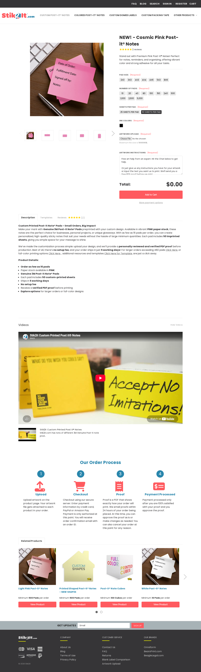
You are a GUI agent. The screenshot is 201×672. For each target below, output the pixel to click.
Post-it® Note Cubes (112, 588)
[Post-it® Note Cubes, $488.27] (119, 572)
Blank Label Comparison (116, 659)
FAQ (134, 3)
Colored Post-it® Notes (89, 15)
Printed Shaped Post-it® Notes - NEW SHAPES (77, 590)
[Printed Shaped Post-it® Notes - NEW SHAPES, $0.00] (78, 572)
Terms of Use (67, 655)
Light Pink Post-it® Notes (33, 588)
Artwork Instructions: (138, 152)
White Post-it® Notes (154, 588)
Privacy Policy (68, 659)
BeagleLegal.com (154, 655)
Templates (46, 217)
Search (155, 3)
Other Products (184, 15)
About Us (65, 647)
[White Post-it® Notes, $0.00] (160, 572)
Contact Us (108, 647)
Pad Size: (130, 74)
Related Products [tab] (31, 541)
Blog (143, 3)
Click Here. (172, 250)
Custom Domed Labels (123, 15)
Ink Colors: (131, 120)
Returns (106, 655)
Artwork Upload (111, 663)
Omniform (150, 647)
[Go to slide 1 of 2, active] (96, 612)
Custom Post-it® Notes (55, 15)
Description (28, 217)
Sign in (167, 3)
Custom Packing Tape (155, 15)
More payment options (151, 202)
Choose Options (37, 566)
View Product (37, 604)
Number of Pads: (134, 88)
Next (113, 133)
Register (181, 3)
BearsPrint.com (153, 651)
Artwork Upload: (135, 134)
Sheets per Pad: (133, 107)
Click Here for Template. (118, 253)
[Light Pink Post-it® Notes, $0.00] (37, 572)
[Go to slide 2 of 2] (101, 612)
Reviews (70, 217)
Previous (21, 133)
